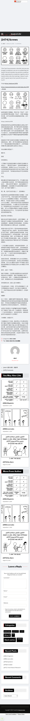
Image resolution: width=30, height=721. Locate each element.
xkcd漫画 (17, 340)
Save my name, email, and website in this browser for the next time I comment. (15, 610)
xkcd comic (13, 338)
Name (6, 591)
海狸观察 (19, 639)
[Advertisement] (15, 16)
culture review (15, 631)
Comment (7, 578)
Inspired (21, 631)
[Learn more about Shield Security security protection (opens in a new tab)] (2, 718)
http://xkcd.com (15, 360)
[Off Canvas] (2, 33)
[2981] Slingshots (8, 403)
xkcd (4, 43)
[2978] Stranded (8, 664)
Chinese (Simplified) (17, 1)
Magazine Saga (21, 710)
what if (7, 635)
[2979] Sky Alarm (8, 462)
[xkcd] (15, 350)
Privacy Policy (21, 714)
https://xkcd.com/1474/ (11, 83)
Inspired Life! (16, 34)
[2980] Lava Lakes (8, 429)
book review (7, 631)
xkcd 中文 (12, 340)
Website (6, 603)
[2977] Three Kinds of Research (12, 667)
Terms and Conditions (11, 714)
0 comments (18, 43)
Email (6, 597)
